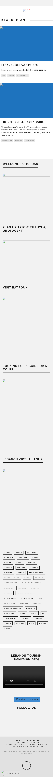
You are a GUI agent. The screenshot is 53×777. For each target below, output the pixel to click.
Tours (7, 623)
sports (11, 75)
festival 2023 (11, 578)
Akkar (7, 552)
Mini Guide (33, 740)
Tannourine (10, 618)
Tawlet (26, 618)
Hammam (8, 588)
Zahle (7, 628)
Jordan (8, 593)
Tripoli (20, 623)
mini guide (9, 603)
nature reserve (12, 608)
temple (38, 618)
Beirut (7, 562)
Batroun (9, 558)
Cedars (8, 568)
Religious (9, 613)
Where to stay (38, 744)
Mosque (24, 603)
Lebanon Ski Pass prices (19, 65)
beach (36, 558)
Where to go (17, 744)
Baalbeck (32, 552)
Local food (27, 598)
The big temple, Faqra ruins (22, 122)
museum (37, 603)
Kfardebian (7, 140)
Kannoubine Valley (27, 593)
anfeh (19, 552)
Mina (41, 598)
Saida (23, 613)
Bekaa (20, 562)
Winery (42, 623)
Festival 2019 (36, 573)
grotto (39, 578)
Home (19, 740)
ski (3, 75)
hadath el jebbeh (31, 583)
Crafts (34, 568)
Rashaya (30, 608)
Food (27, 578)
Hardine (22, 588)
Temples (18, 140)
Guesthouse (10, 583)
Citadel (21, 568)
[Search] (51, 3)
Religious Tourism (28, 742)
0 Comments (22, 75)
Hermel (35, 588)
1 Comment (29, 140)
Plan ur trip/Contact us (28, 747)
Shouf (34, 613)
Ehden (21, 573)
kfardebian (10, 598)
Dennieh (8, 573)
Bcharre (23, 558)
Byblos (31, 562)
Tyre (31, 623)
